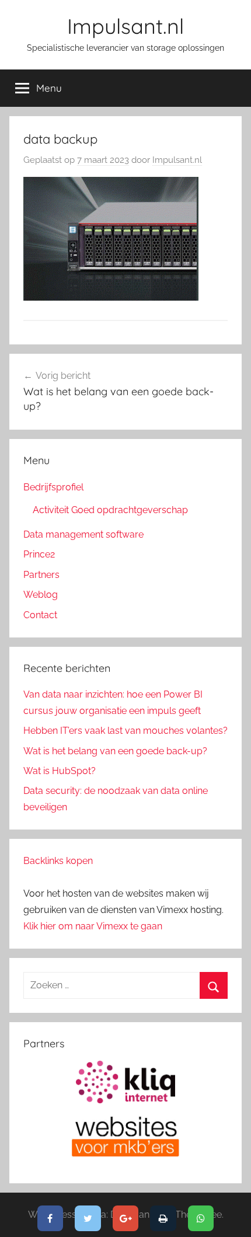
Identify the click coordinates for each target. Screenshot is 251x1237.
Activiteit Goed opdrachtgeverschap (110, 509)
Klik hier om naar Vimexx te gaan (92, 926)
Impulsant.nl (125, 26)
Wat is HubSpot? (59, 770)
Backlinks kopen (58, 860)
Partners (41, 574)
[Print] (163, 1218)
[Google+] (126, 1218)
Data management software (83, 534)
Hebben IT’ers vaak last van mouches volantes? (125, 730)
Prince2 (39, 554)
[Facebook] (50, 1218)
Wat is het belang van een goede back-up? (115, 751)
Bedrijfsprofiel (53, 487)
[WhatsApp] (201, 1218)
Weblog (40, 594)
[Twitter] (88, 1218)
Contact (40, 615)
